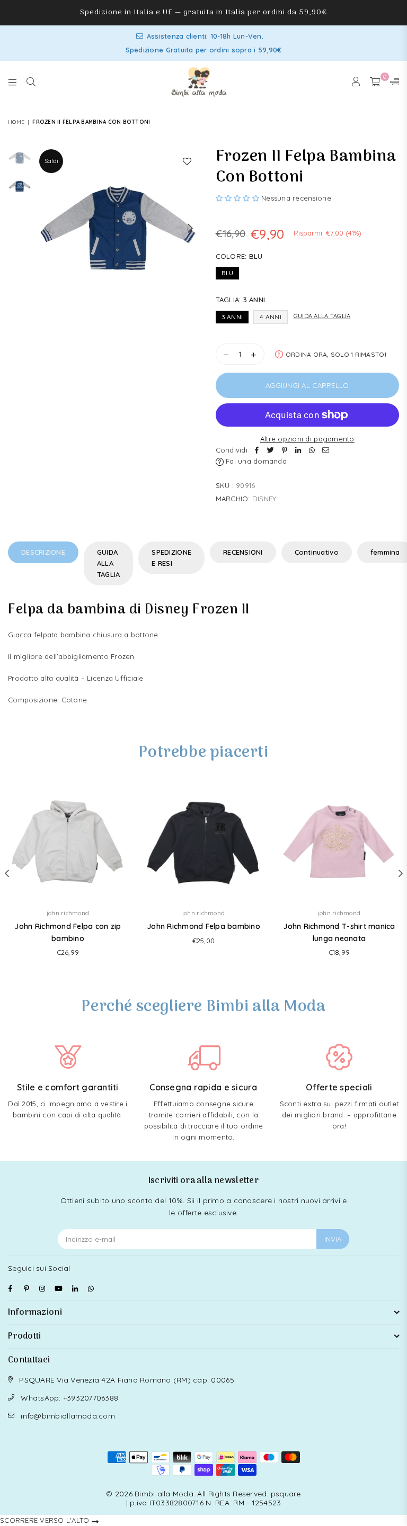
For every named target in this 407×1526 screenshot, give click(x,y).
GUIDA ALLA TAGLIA (108, 563)
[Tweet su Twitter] (271, 450)
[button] (237, 198)
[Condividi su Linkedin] (298, 450)
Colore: (239, 256)
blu (228, 273)
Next (190, 228)
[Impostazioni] (392, 82)
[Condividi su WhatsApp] (312, 450)
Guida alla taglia (322, 316)
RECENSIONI (243, 552)
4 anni (270, 317)
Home (16, 122)
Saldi (51, 161)
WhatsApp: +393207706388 (69, 1398)
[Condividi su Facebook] (257, 450)
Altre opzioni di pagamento (307, 439)
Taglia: (241, 299)
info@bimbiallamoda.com (68, 1416)
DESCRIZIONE (43, 552)
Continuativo (317, 552)
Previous (46, 228)
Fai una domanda (255, 461)
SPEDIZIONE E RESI (171, 557)
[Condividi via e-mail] (326, 450)
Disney (264, 498)
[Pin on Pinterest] (284, 450)
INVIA (332, 1239)
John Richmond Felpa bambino (203, 926)
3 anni (232, 317)
